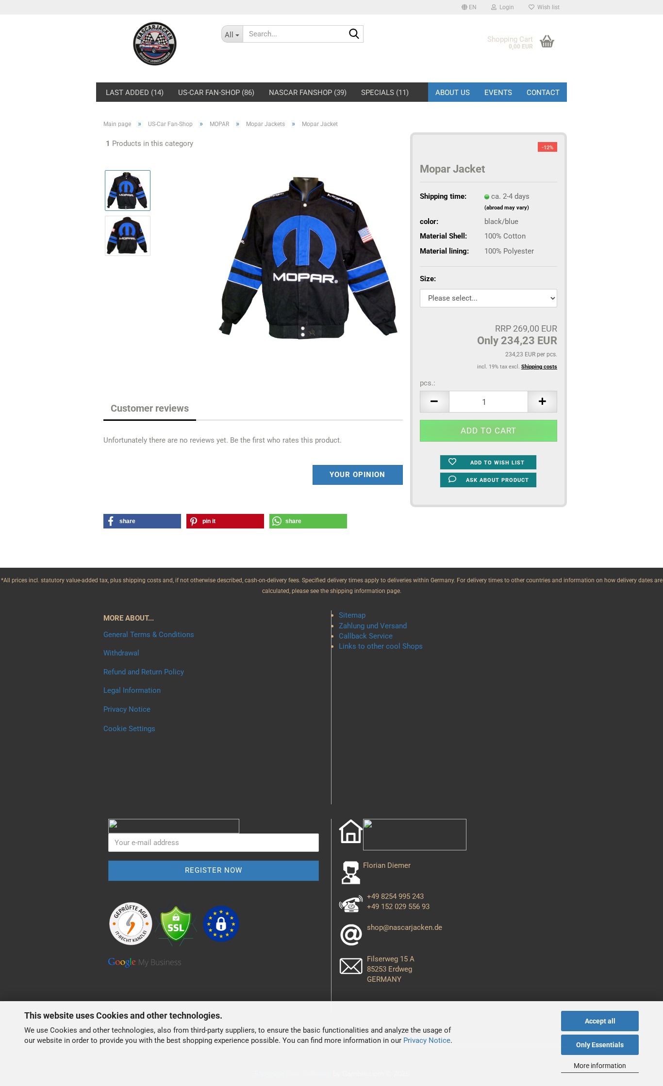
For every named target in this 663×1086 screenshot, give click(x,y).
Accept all (600, 1021)
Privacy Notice (426, 1040)
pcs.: (427, 383)
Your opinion (357, 474)
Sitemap (352, 615)
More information (600, 1066)
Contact (543, 92)
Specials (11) (385, 91)
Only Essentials (600, 1045)
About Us (452, 92)
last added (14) (135, 91)
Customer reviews (150, 408)
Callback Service (366, 636)
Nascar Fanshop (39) (308, 91)
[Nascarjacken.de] (155, 44)
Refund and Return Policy (143, 672)
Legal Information (132, 690)
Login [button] (505, 7)
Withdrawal (121, 653)
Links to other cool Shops (381, 646)
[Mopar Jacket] (310, 258)
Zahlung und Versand (373, 626)
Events (498, 92)
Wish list (547, 7)
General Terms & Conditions (148, 634)
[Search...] (354, 34)
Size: (428, 278)
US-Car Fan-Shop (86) (216, 91)
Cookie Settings (129, 728)
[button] (469, 7)
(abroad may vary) (506, 208)
